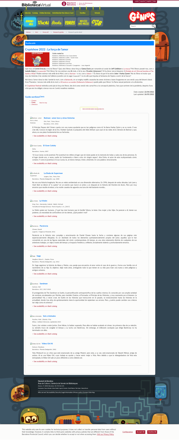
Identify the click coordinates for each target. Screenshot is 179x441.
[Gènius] (142, 15)
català (137, 1)
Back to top (43, 102)
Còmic (33, 102)
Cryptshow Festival (34, 86)
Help (154, 1)
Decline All (152, 432)
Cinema (33, 100)
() (77, 82)
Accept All (140, 432)
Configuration (127, 432)
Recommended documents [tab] (90, 109)
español (142, 1)
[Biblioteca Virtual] (36, 3)
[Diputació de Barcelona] (77, 3)
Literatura (34, 104)
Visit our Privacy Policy (105, 434)
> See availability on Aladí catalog (44, 136)
